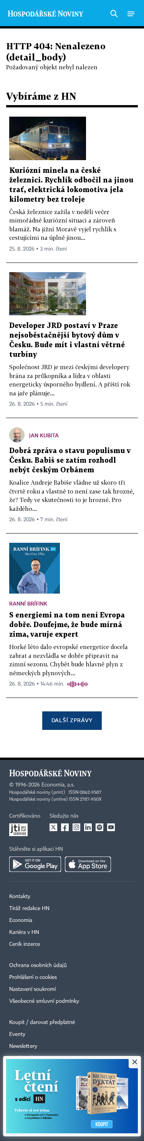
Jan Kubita (44, 435)
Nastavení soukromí (32, 989)
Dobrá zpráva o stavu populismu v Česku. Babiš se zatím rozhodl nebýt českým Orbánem (70, 460)
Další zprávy (72, 720)
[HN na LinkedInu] (88, 827)
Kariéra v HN (24, 932)
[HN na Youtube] (111, 827)
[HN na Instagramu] (76, 827)
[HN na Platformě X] (53, 827)
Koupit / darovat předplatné (42, 1022)
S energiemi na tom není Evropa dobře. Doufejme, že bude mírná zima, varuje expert (67, 625)
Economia (20, 920)
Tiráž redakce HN (29, 908)
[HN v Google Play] (35, 864)
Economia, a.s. (57, 785)
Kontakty (19, 896)
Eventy (17, 1034)
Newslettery (23, 1046)
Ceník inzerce (24, 944)
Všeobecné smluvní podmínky (44, 1001)
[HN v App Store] (88, 864)
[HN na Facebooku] (65, 827)
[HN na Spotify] (99, 827)
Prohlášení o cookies (33, 977)
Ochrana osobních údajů (38, 965)
